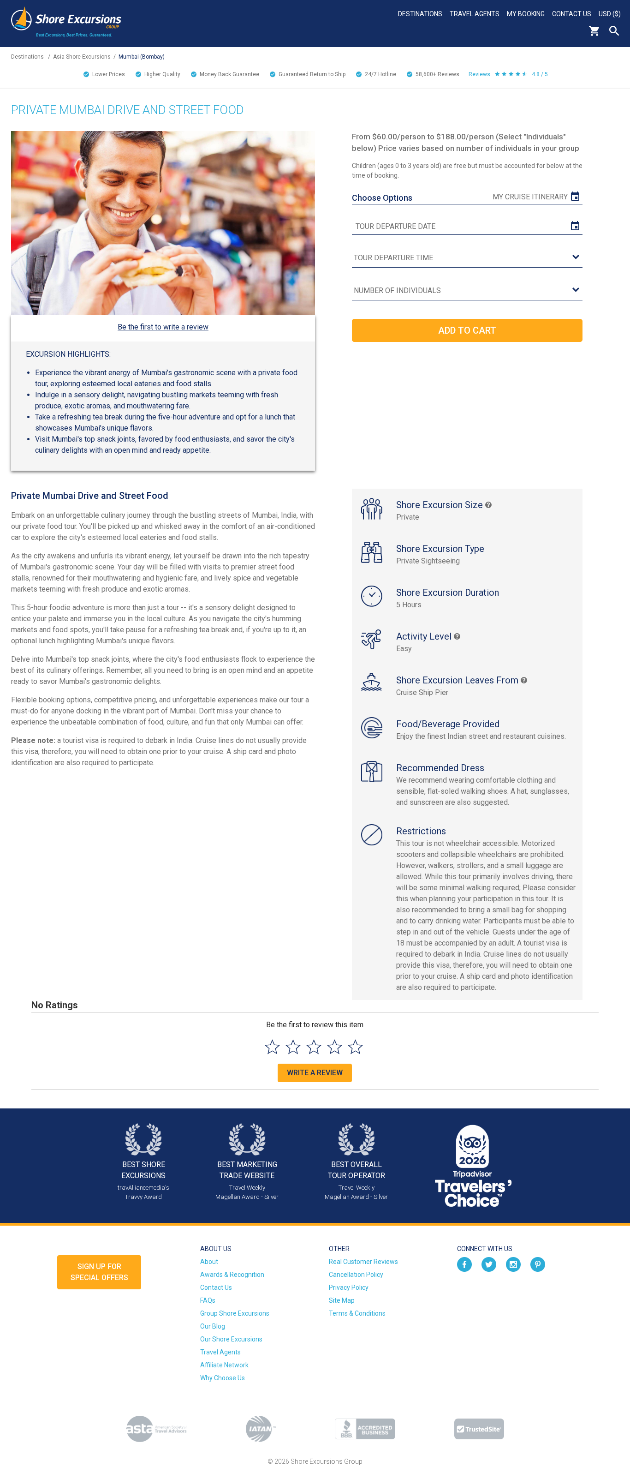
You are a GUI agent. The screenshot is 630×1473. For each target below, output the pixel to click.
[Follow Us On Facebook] (464, 1264)
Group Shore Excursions (234, 1313)
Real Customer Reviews (363, 1261)
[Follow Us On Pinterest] (537, 1264)
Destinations (420, 14)
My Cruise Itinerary (530, 196)
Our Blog (212, 1326)
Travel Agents (474, 14)
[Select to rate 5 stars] (355, 1046)
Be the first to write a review (163, 327)
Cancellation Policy (356, 1274)
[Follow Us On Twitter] (488, 1264)
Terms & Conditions (357, 1313)
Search (614, 30)
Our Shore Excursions (231, 1339)
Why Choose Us (222, 1378)
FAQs (207, 1300)
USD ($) (610, 14)
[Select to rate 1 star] (272, 1046)
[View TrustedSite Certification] (479, 1429)
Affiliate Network (224, 1365)
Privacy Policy (348, 1287)
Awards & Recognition (232, 1274)
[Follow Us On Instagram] (513, 1264)
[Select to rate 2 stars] (293, 1046)
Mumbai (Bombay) (142, 57)
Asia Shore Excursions (82, 57)
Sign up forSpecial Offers (99, 1272)
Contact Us (571, 14)
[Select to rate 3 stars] (313, 1046)
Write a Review (315, 1072)
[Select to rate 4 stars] (334, 1046)
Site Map (342, 1300)
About (209, 1261)
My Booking (526, 14)
